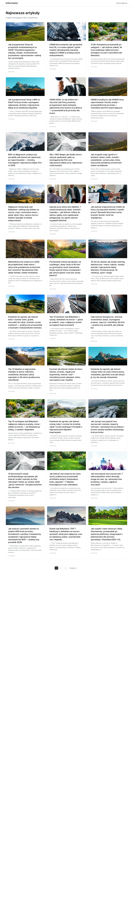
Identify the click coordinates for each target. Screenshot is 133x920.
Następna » (73, 568)
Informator (12, 3)
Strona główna (121, 3)
